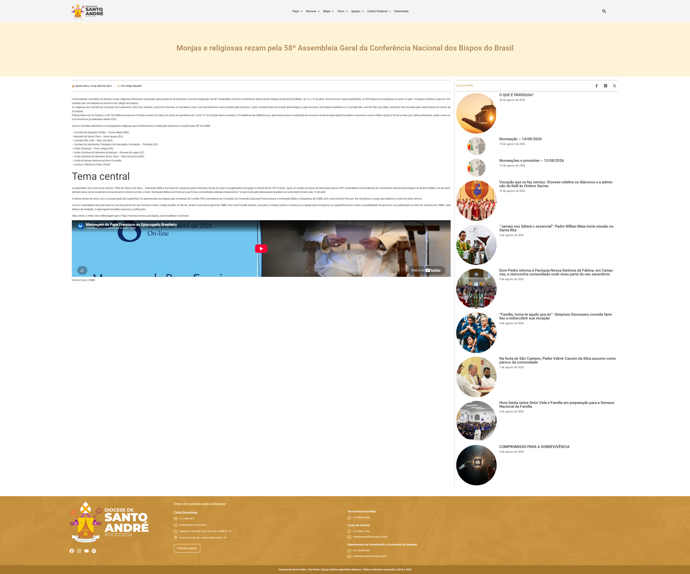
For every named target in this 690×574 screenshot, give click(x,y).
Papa (295, 11)
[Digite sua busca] (604, 11)
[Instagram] (79, 551)
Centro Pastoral (377, 11)
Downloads (401, 11)
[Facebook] (72, 551)
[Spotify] (94, 551)
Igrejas (355, 11)
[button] (297, 11)
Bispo (326, 11)
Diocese (311, 11)
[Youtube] (86, 551)
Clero (340, 11)
